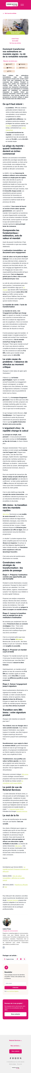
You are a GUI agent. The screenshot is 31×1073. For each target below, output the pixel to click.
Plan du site (19, 1064)
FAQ (5, 887)
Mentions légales (12, 1064)
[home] (13, 5)
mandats (8, 125)
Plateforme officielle (21, 885)
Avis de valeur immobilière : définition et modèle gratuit (14, 878)
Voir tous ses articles (15, 43)
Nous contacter (15, 1051)
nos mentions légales (12, 991)
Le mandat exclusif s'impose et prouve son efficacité (15, 869)
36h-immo (6, 514)
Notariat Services (21, 811)
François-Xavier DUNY (16, 809)
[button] (22, 4)
